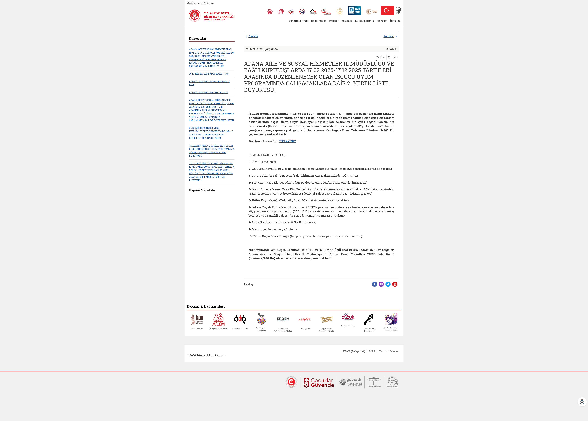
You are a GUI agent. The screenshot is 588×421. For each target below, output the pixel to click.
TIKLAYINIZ (287, 141)
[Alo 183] (291, 11)
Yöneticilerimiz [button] (298, 20)
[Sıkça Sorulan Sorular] (281, 12)
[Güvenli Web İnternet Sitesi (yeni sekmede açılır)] (374, 381)
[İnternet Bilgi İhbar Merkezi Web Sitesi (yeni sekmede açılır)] (392, 381)
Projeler (334, 20)
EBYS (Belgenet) (354, 351)
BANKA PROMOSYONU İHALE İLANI (208, 92)
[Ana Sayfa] (270, 12)
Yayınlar (346, 20)
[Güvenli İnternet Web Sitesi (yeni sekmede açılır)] (350, 381)
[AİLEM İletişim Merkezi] (326, 12)
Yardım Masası (389, 351)
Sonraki (389, 36)
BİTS (372, 351)
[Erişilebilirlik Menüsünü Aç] (582, 401)
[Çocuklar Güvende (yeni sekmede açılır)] (318, 382)
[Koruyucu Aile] (313, 11)
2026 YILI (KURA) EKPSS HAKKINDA (208, 73)
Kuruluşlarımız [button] (364, 20)
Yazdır (380, 57)
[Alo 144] (302, 11)
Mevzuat (382, 20)
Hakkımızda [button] (318, 20)
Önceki (253, 36)
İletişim (395, 20)
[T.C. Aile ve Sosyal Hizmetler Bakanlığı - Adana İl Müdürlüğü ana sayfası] (195, 15)
